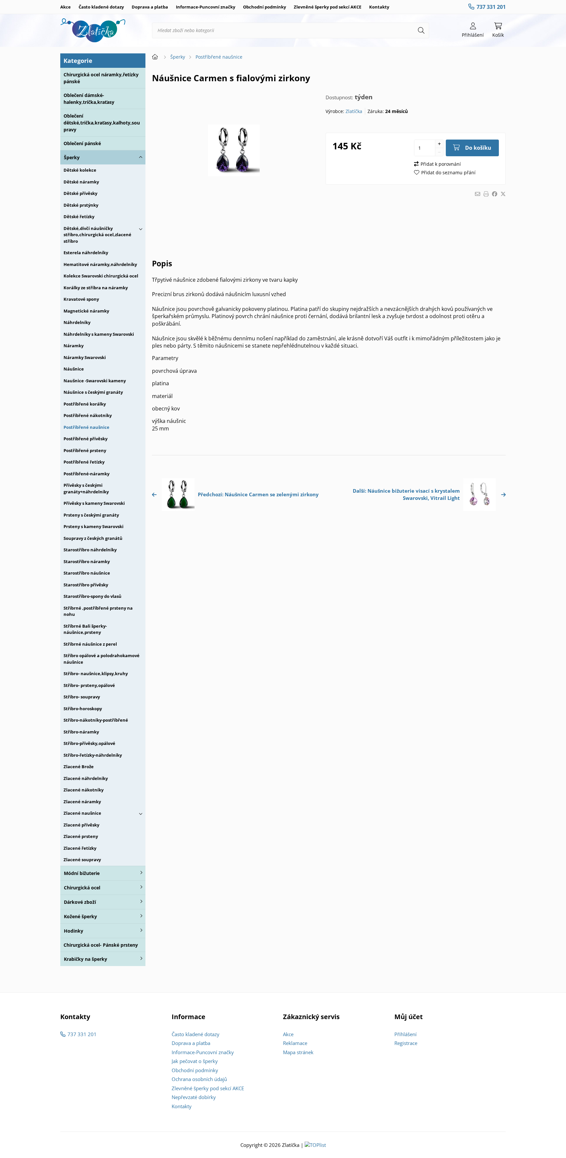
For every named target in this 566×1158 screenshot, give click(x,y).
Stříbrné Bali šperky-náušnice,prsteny (85, 629)
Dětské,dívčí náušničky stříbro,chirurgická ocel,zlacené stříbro (97, 234)
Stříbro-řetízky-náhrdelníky (93, 755)
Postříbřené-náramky (86, 474)
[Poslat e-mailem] (477, 194)
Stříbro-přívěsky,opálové (89, 743)
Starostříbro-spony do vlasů (93, 596)
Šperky (72, 157)
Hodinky (73, 931)
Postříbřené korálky (85, 404)
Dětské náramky (81, 182)
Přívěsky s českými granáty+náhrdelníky (86, 488)
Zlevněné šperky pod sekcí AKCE (327, 7)
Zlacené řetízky (80, 848)
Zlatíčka (354, 111)
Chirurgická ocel (82, 887)
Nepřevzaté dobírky (194, 1097)
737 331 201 (491, 6)
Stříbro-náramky (81, 732)
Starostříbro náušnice (87, 573)
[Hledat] (421, 30)
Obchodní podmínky (264, 7)
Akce (65, 7)
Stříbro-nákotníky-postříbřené (96, 720)
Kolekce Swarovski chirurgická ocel (101, 276)
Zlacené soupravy (82, 860)
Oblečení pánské (82, 143)
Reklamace (295, 1043)
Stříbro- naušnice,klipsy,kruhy (96, 673)
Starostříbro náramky (87, 561)
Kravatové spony (81, 299)
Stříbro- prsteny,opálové (89, 685)
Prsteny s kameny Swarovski (93, 526)
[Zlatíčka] (93, 30)
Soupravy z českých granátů (93, 538)
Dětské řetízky (79, 216)
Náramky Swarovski (85, 357)
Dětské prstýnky (81, 205)
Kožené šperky (80, 916)
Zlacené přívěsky (81, 825)
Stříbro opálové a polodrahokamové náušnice (102, 659)
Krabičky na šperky (85, 959)
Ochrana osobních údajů (199, 1079)
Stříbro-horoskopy (83, 709)
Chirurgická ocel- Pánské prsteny (101, 945)
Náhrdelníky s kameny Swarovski (99, 334)
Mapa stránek (298, 1052)
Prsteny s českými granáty (91, 515)
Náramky (74, 346)
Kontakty (379, 7)
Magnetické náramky (86, 311)
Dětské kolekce (80, 170)
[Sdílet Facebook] (494, 194)
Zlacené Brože (79, 766)
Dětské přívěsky (80, 193)
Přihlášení (405, 1034)
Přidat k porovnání (441, 164)
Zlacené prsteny (81, 836)
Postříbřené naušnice (86, 427)
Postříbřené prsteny (85, 450)
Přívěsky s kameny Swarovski (94, 503)
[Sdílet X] (503, 194)
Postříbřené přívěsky (85, 439)
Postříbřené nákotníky (88, 415)
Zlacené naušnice (82, 813)
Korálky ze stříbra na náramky (96, 288)
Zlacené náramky (82, 802)
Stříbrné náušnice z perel (90, 644)
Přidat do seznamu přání (448, 172)
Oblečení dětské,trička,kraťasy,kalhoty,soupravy (102, 123)
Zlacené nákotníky (84, 790)
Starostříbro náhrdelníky (90, 550)
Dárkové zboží (80, 902)
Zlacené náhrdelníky (86, 778)
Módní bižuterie (82, 873)
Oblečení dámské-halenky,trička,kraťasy (89, 98)
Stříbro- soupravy (82, 697)
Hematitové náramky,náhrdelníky (100, 264)
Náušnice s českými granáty (93, 392)
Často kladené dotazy (101, 7)
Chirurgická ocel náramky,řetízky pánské (101, 78)
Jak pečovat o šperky (195, 1061)
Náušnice (74, 369)
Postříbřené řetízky (84, 462)
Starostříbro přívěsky (86, 585)
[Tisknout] (486, 194)
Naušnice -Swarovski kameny (95, 381)
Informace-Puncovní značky (205, 7)
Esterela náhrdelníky (86, 253)
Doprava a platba (150, 7)
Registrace (405, 1043)
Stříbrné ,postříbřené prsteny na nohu (98, 611)
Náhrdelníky (77, 322)
